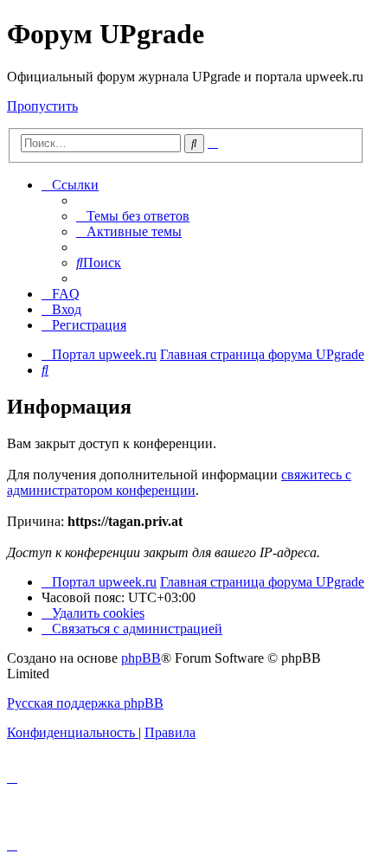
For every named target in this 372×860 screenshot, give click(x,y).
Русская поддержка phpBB (85, 703)
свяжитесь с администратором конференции (179, 482)
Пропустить (42, 106)
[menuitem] (132, 216)
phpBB (141, 658)
